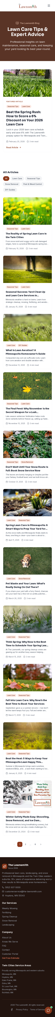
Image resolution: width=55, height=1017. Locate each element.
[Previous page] (14, 844)
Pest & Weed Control (32, 184)
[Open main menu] (49, 6)
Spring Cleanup (9, 916)
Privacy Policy (22, 1009)
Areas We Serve (10, 941)
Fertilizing (6, 912)
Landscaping (8, 924)
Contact (6, 950)
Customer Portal (10, 954)
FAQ (4, 945)
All (6, 178)
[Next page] (40, 844)
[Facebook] (11, 1009)
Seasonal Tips (33, 178)
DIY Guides (10, 190)
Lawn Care (17, 178)
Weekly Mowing (9, 908)
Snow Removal (11, 184)
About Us (6, 937)
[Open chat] (48, 1010)
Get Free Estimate (10, 958)
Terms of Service (37, 1009)
